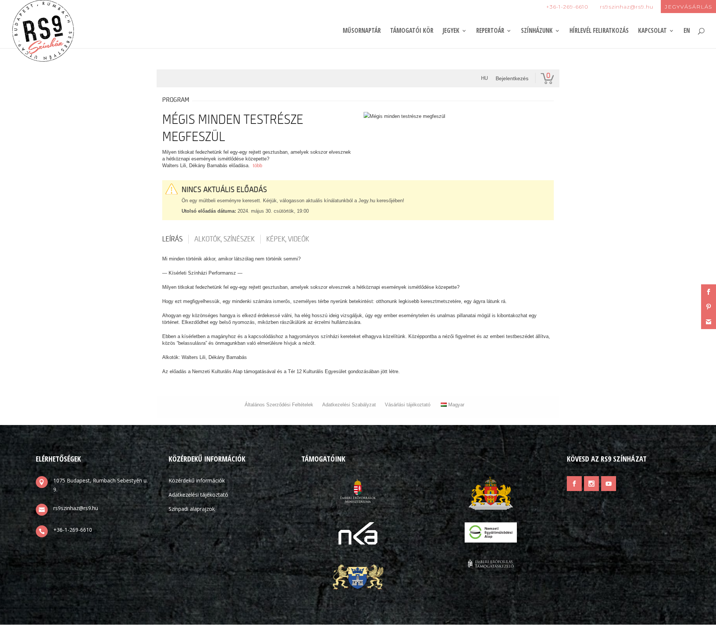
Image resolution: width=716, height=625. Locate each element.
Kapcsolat (652, 31)
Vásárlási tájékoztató (407, 404)
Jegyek (451, 31)
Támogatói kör (411, 31)
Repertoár (490, 31)
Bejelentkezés (512, 78)
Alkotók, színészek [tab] (224, 239)
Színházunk (537, 31)
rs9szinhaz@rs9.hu (626, 6)
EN (687, 31)
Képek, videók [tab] (287, 239)
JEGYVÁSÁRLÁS (688, 6)
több (257, 165)
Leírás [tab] (172, 239)
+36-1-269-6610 (567, 6)
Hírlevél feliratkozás (599, 31)
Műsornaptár (362, 31)
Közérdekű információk (197, 480)
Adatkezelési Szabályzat (349, 404)
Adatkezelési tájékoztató (198, 494)
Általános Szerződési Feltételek (279, 404)
